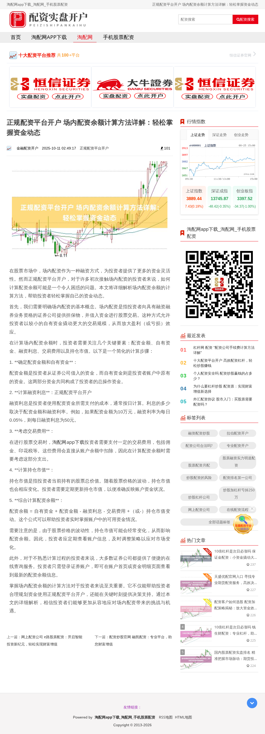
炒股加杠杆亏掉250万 (239, 493)
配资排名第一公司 (237, 477)
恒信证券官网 (240, 55)
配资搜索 (247, 19)
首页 (16, 37)
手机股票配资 (118, 37)
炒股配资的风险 (199, 477)
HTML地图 (183, 717)
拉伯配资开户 (237, 433)
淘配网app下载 (49, 37)
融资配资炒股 (199, 433)
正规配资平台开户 (94, 148)
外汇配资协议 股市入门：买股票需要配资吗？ (222, 402)
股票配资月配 (199, 465)
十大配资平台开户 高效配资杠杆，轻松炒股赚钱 (222, 363)
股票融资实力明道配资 (239, 461)
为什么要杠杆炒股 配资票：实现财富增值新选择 (222, 389)
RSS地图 (166, 717)
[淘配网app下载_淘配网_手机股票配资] (47, 19)
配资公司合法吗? (199, 445)
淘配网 (85, 37)
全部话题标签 (219, 521)
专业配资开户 (237, 445)
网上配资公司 (199, 509)
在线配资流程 (237, 509)
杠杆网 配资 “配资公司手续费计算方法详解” (224, 350)
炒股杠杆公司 (199, 497)
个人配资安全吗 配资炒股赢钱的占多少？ (222, 376)
